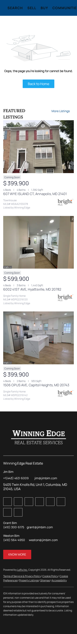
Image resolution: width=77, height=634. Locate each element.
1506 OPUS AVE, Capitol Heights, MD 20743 (36, 385)
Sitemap (45, 580)
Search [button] (15, 8)
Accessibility (59, 580)
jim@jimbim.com (45, 478)
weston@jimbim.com (43, 540)
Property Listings (29, 580)
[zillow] (39, 501)
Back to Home (38, 83)
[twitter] (29, 501)
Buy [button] (44, 8)
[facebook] (7, 501)
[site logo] (38, 437)
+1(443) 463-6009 (16, 478)
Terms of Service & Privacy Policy (22, 576)
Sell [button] (31, 8)
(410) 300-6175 (13, 527)
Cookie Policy (50, 576)
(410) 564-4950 (14, 540)
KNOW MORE (17, 554)
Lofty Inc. (22, 570)
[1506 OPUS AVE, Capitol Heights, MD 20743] (38, 337)
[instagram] (61, 501)
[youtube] (7, 512)
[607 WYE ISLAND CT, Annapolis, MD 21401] (38, 146)
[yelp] (50, 501)
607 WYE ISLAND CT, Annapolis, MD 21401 (35, 193)
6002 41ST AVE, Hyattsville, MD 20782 (32, 289)
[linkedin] (18, 501)
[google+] (18, 512)
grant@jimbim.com (40, 527)
